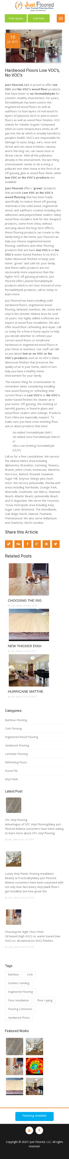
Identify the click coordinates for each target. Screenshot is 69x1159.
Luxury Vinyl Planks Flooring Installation (29, 873)
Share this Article (21, 532)
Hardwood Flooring (17, 745)
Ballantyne (50, 518)
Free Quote (16, 18)
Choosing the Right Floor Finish (24, 932)
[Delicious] (9, 544)
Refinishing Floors (16, 762)
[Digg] (18, 544)
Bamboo (13, 974)
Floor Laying (44, 1000)
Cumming (41, 465)
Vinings (34, 478)
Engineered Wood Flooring (21, 737)
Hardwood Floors (19, 1017)
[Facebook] (27, 544)
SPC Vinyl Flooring (16, 820)
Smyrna (24, 478)
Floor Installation (18, 1000)
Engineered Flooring (20, 992)
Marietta (53, 470)
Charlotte (17, 522)
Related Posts (18, 556)
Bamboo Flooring (16, 720)
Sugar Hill (11, 478)
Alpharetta (12, 465)
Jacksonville (36, 483)
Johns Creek (23, 470)
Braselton (26, 465)
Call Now (38, 18)
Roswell (34, 474)
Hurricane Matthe (25, 691)
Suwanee (47, 474)
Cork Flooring (13, 728)
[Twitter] (56, 544)
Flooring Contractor (20, 1009)
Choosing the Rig (25, 600)
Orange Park (48, 487)
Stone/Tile (11, 771)
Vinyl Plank (11, 779)
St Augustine (19, 500)
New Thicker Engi (24, 646)
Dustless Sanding (18, 983)
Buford (23, 474)
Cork (30, 974)
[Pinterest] (46, 544)
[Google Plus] (37, 544)
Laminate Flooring (16, 754)
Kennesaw (39, 470)
